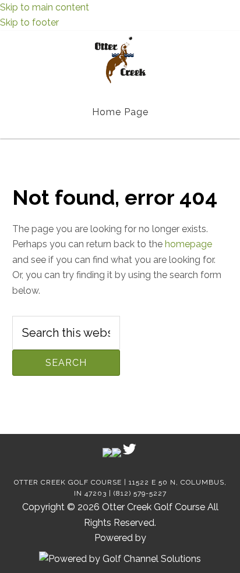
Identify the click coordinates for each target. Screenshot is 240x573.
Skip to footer (29, 22)
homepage (188, 244)
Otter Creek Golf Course (120, 60)
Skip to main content (44, 7)
